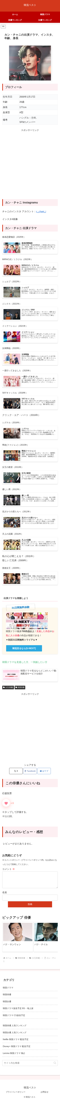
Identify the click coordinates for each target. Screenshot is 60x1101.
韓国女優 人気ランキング (14, 1032)
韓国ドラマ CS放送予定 (14, 1015)
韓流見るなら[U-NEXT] (24, 648)
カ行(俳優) (9, 687)
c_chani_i (41, 211)
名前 (4, 892)
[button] (52, 936)
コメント (8, 869)
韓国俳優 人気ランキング (14, 1025)
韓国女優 (7, 1001)
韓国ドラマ (8, 987)
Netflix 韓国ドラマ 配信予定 (15, 1039)
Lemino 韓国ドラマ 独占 (14, 1053)
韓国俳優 (21, 687)
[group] (17, 937)
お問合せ (44, 1092)
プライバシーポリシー (15, 1092)
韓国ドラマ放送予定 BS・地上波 (18, 1008)
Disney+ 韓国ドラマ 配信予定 (16, 1046)
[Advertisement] (30, 166)
